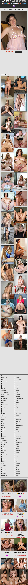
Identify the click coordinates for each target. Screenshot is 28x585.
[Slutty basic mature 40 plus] (20, 198)
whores (17, 450)
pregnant (17, 413)
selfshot (17, 421)
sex (16, 423)
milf (16, 400)
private (17, 465)
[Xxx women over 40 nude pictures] (7, 290)
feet (3, 463)
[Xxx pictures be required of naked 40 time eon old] (7, 308)
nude (16, 459)
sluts (16, 429)
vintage (17, 473)
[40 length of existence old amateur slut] (7, 272)
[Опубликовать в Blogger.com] (3, 3)
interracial (18, 381)
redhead (17, 417)
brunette (4, 440)
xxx (16, 454)
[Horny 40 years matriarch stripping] (20, 84)
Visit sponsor (18, 51)
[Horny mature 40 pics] (20, 160)
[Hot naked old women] (7, 219)
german (4, 400)
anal (3, 419)
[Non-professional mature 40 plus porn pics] (7, 338)
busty (3, 386)
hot (3, 411)
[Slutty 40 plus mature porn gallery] (20, 181)
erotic (3, 461)
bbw (3, 425)
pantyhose (18, 411)
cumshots (4, 454)
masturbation (19, 398)
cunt (3, 457)
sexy (16, 467)
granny (4, 473)
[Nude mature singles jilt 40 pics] (20, 342)
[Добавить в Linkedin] (11, 3)
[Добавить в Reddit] (18, 3)
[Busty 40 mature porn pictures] (20, 230)
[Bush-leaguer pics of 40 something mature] (20, 248)
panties (17, 409)
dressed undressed (7, 459)
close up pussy (6, 392)
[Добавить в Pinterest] (16, 3)
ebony (4, 396)
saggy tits (18, 419)
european (4, 398)
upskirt (17, 444)
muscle (17, 404)
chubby (4, 388)
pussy (17, 415)
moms (17, 402)
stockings (18, 436)
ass (3, 421)
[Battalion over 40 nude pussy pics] (7, 162)
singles (17, 427)
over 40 (4, 417)
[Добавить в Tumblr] (23, 3)
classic (4, 390)
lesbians (17, 394)
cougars (4, 448)
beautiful (4, 381)
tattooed (17, 471)
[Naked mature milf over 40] (20, 284)
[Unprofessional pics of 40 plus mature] (14, 30)
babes (4, 423)
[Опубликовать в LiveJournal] (14, 3)
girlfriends (4, 469)
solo (16, 434)
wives (17, 452)
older (16, 461)
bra (3, 438)
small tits (17, 432)
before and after (6, 384)
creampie (4, 452)
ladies (17, 386)
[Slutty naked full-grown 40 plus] (7, 142)
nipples (17, 407)
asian (3, 379)
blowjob (4, 436)
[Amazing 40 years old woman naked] (20, 304)
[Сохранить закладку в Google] (7, 3)
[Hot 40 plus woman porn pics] (20, 324)
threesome (18, 438)
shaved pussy (19, 425)
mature (17, 457)
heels (17, 377)
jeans (17, 384)
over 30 (4, 415)
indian (4, 413)
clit (3, 446)
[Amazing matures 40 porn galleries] (7, 202)
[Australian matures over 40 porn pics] (20, 138)
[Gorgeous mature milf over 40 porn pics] (20, 102)
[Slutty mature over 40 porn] (20, 266)
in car (3, 444)
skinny (17, 469)
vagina (17, 446)
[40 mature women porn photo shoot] (7, 235)
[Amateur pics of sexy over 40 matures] (7, 107)
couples (4, 450)
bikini (3, 432)
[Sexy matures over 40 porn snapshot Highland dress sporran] (7, 124)
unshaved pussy (19, 442)
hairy (3, 407)
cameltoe (4, 442)
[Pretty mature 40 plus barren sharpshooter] (7, 182)
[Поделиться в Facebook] (5, 3)
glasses (4, 471)
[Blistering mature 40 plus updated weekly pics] (7, 87)
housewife (18, 379)
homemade (5, 409)
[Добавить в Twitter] (25, 3)
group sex (4, 475)
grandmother (5, 404)
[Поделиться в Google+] (9, 3)
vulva (17, 448)
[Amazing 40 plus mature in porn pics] (7, 254)
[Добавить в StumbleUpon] (20, 3)
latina (17, 390)
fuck (3, 467)
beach (4, 427)
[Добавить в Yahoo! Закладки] (14, 6)
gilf (3, 402)
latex (16, 388)
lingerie (17, 396)
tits (16, 440)
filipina (4, 465)
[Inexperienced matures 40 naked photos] (7, 323)
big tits (4, 429)
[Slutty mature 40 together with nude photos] (20, 215)
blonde (4, 434)
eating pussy (5, 394)
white (17, 475)
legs (16, 392)
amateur (4, 377)
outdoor (17, 463)
